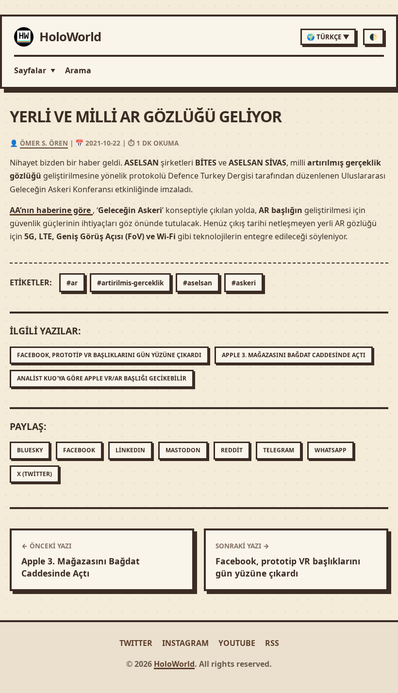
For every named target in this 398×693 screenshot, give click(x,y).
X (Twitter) (34, 474)
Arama (78, 70)
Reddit (232, 450)
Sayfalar (34, 70)
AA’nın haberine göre (51, 210)
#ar (72, 282)
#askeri (244, 282)
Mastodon (183, 450)
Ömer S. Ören (44, 143)
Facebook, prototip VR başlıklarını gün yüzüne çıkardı (109, 355)
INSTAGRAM (185, 643)
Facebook (79, 450)
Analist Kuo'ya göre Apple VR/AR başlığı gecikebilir (101, 378)
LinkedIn (130, 450)
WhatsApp (331, 450)
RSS (272, 643)
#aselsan (197, 282)
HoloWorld (174, 664)
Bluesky (30, 450)
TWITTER (135, 643)
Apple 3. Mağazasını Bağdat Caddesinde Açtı (293, 355)
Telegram (278, 450)
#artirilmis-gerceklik (130, 282)
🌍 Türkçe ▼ (328, 37)
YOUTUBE (236, 643)
